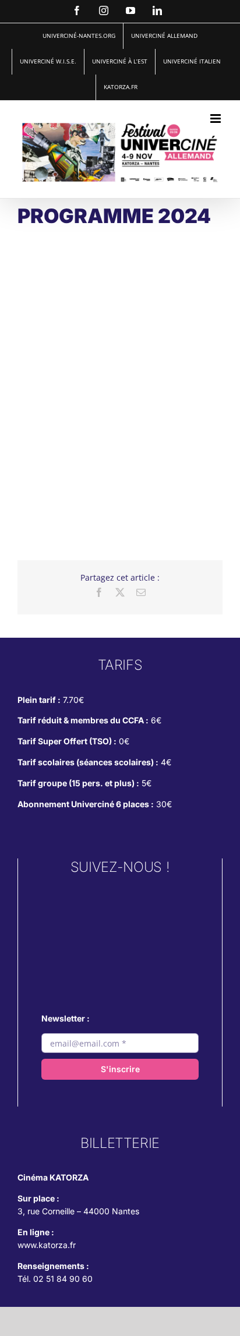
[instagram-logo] (120, 903)
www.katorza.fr (46, 1245)
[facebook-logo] (120, 935)
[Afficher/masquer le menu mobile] (216, 118)
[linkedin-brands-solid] (120, 964)
